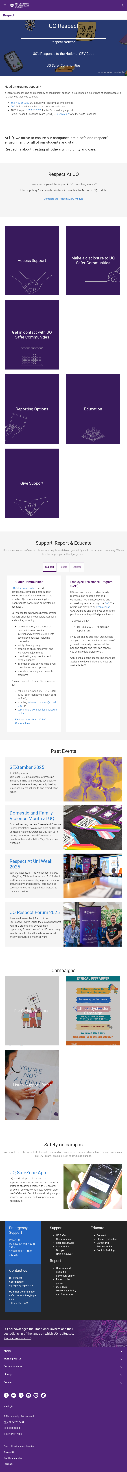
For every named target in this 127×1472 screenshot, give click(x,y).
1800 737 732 (34, 110)
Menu (5, 5)
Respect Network (63, 42)
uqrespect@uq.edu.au (21, 1285)
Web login (8, 1406)
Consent (101, 1235)
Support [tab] (49, 566)
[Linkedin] (13, 1395)
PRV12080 (16, 1434)
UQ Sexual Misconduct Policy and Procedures (66, 1290)
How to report (63, 1268)
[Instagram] (35, 1395)
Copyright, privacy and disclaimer (19, 1446)
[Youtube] (28, 1395)
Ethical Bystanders (107, 1239)
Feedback (8, 1464)
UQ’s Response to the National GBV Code (63, 54)
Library (8, 1374)
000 (13, 106)
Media (7, 1350)
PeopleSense (103, 607)
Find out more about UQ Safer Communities (31, 721)
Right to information (13, 1458)
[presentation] (50, 567)
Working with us (12, 1358)
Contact (8, 1382)
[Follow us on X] (21, 1395)
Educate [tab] (76, 566)
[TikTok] (43, 1395)
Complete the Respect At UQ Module (63, 198)
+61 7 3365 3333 (20, 102)
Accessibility (9, 1452)
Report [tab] (63, 566)
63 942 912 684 (16, 1422)
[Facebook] (6, 1395)
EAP (107, 603)
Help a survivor (64, 1254)
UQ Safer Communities (63, 65)
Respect (8, 15)
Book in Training (106, 1250)
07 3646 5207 (61, 114)
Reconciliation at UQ (18, 1338)
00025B (16, 1428)
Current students (13, 1366)
